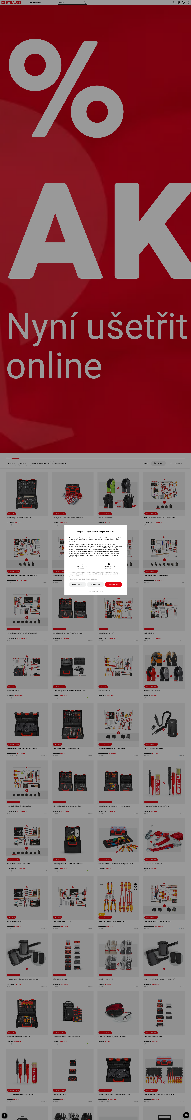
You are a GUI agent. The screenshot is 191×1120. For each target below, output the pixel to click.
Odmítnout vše (95, 584)
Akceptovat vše (113, 584)
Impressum (99, 591)
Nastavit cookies (77, 584)
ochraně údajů (92, 579)
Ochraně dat (91, 591)
